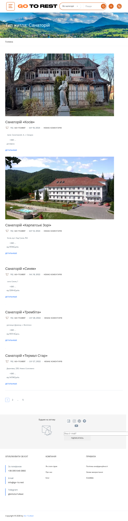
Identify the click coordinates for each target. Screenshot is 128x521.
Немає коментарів (53, 128)
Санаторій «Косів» (20, 122)
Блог (47, 478)
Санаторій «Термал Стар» (26, 355)
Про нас (49, 472)
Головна (9, 41)
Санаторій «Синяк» (20, 268)
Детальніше (11, 150)
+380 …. (12, 140)
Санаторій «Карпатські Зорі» (28, 225)
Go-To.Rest (18, 127)
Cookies (90, 478)
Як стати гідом (51, 466)
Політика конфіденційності (97, 466)
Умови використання (94, 472)
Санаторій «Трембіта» (23, 312)
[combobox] (70, 6)
